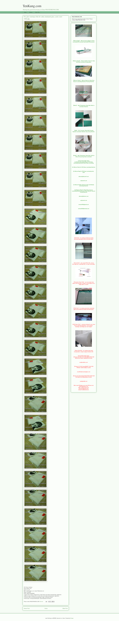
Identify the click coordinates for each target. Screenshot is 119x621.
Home (25, 12)
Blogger (71, 618)
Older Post (65, 608)
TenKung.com (32, 6)
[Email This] (48, 601)
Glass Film (37, 12)
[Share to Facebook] (52, 601)
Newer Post (27, 608)
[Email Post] (46, 601)
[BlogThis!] (50, 601)
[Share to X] (51, 601)
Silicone (30, 12)
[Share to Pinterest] (54, 601)
